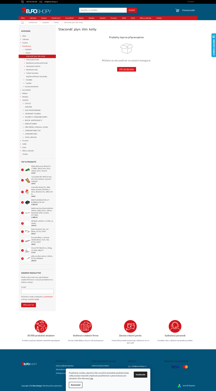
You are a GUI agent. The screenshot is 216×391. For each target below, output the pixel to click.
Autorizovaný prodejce (100, 366)
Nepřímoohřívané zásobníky (36, 76)
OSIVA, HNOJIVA (31, 137)
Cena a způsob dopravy (65, 366)
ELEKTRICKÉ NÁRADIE (33, 110)
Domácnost (26, 46)
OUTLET (28, 103)
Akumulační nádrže (33, 66)
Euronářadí (26, 90)
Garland (25, 100)
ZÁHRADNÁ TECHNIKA (33, 113)
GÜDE (24, 144)
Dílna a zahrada (28, 151)
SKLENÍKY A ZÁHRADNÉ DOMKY (36, 117)
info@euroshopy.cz (139, 366)
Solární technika (32, 73)
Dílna (24, 36)
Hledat (132, 10)
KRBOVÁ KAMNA (31, 124)
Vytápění (28, 49)
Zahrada (25, 39)
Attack (28, 53)
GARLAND (28, 107)
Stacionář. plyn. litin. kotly (35, 56)
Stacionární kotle (32, 59)
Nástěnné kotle (32, 70)
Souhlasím (140, 374)
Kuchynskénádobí (31, 86)
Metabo (25, 97)
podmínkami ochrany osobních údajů (37, 298)
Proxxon (25, 140)
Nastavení (75, 385)
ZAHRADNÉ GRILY (31, 134)
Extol (24, 147)
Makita (24, 93)
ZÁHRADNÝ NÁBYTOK (33, 130)
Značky (25, 154)
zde (91, 378)
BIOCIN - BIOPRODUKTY (33, 120)
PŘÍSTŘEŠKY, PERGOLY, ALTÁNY (36, 127)
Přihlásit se (28, 305)
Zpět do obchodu (126, 69)
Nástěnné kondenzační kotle (37, 63)
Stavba (25, 43)
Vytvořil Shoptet (189, 386)
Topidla (28, 83)
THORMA (29, 80)
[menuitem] (23, 18)
